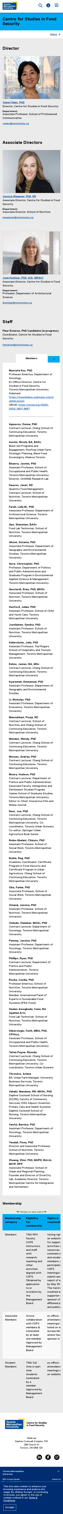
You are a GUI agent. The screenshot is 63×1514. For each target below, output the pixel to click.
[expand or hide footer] (58, 1471)
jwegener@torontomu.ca (18, 217)
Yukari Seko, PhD (14, 102)
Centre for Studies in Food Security (29, 21)
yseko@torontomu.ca (16, 123)
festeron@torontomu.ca (17, 345)
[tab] (31, 358)
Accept (9, 1507)
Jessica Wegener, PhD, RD (19, 196)
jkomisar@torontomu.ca (17, 303)
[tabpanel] (31, 778)
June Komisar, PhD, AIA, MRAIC (23, 278)
